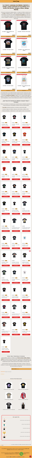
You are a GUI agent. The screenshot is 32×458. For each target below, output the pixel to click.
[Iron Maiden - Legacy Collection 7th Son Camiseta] (24, 43)
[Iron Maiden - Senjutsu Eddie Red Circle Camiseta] (8, 25)
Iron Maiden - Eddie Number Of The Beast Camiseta (8, 68)
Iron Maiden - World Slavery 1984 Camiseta (24, 31)
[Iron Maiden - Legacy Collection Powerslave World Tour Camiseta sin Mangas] (24, 79)
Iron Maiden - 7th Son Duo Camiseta (8, 85)
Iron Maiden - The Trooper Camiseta (8, 49)
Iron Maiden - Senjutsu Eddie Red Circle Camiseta (8, 32)
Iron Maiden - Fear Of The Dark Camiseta (24, 67)
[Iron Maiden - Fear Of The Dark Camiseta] (24, 61)
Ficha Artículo (8, 36)
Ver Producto (6, 127)
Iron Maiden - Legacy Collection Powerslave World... (24, 86)
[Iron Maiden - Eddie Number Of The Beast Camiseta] (8, 61)
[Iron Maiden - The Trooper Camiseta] (8, 43)
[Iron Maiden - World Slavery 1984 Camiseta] (24, 25)
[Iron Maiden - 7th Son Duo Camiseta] (8, 79)
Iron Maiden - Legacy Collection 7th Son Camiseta (24, 50)
